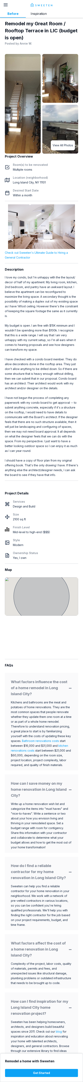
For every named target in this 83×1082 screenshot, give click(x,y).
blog (59, 1031)
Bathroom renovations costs (40, 741)
